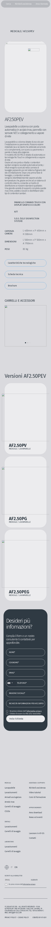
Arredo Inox (9, 802)
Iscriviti (34, 880)
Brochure (12, 285)
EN (16, 867)
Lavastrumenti (11, 792)
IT (11, 867)
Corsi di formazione (37, 797)
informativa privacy (34, 711)
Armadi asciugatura (13, 797)
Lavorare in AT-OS (36, 833)
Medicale (15, 31)
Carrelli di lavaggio (13, 806)
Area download (35, 812)
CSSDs (7, 811)
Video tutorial (35, 792)
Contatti (32, 838)
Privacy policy (11, 917)
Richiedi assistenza (23, 4)
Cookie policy (23, 917)
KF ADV (43, 917)
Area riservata (42, 4)
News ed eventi (35, 817)
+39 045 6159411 (37, 911)
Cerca (8, 4)
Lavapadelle (10, 788)
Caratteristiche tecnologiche (22, 263)
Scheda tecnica (15, 274)
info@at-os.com (15, 913)
